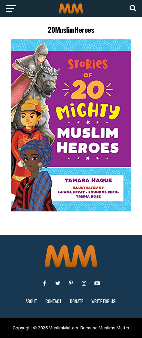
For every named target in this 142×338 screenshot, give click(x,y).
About (31, 301)
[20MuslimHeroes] (71, 209)
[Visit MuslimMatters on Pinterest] (71, 283)
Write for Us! (103, 301)
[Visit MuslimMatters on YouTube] (97, 283)
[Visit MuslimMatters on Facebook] (45, 283)
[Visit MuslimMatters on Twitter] (58, 283)
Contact (53, 301)
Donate (76, 301)
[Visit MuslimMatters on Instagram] (84, 283)
